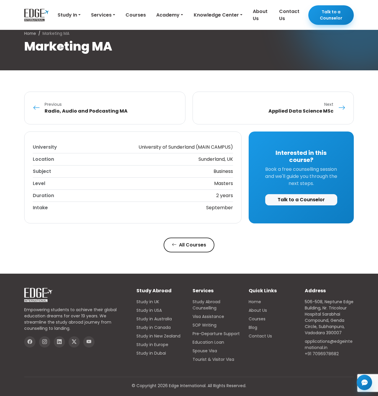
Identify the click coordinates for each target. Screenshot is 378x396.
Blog (253, 327)
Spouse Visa (205, 351)
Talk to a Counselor (331, 15)
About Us (260, 15)
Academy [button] (168, 15)
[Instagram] (44, 342)
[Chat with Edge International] (364, 382)
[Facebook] (29, 342)
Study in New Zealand (158, 336)
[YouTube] (88, 342)
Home (30, 33)
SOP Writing (204, 325)
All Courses (192, 244)
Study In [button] (67, 15)
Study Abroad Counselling (206, 305)
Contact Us (289, 15)
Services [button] (101, 15)
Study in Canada (153, 327)
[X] (74, 342)
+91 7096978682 (322, 354)
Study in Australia (154, 319)
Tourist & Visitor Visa (213, 359)
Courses (136, 15)
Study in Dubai (151, 353)
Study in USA (149, 310)
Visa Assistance (208, 316)
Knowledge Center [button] (216, 15)
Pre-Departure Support (216, 334)
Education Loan (208, 342)
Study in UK (147, 302)
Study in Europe (152, 345)
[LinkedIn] (59, 342)
